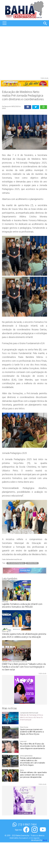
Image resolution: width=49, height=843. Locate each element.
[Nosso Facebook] (26, 830)
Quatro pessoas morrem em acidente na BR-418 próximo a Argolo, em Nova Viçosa (32, 732)
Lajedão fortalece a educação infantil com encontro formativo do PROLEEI (22, 605)
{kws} (45, 840)
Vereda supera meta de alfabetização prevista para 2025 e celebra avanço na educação (24, 635)
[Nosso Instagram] (35, 830)
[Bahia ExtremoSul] (24, 9)
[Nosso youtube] (43, 830)
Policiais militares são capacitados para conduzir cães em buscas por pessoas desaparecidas (33, 774)
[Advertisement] (24, 52)
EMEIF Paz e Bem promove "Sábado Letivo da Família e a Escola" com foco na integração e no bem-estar (24, 666)
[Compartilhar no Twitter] (35, 107)
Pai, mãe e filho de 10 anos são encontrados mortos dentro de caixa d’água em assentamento (32, 746)
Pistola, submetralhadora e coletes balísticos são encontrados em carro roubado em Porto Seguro (32, 761)
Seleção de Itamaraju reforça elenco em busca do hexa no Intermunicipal (31, 717)
